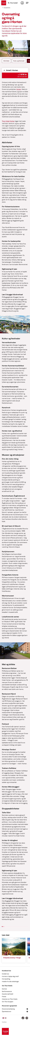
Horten (18, 89)
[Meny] (27, 2)
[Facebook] (23, 1018)
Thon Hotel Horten (8, 121)
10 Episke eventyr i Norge (12, 958)
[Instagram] (27, 1018)
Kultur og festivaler (19, 61)
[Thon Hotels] (3, 2)
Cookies (4, 1022)
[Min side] (22, 2)
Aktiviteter (6, 61)
